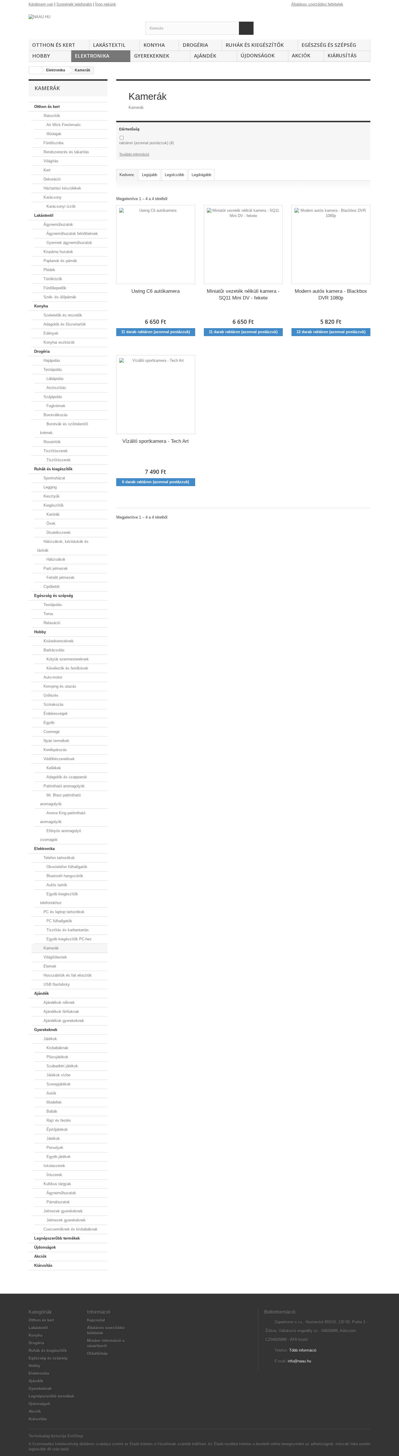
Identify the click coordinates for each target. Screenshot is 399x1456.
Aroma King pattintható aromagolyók (62, 817)
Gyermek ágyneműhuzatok (68, 242)
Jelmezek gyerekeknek (62, 1211)
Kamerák (50, 948)
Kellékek (53, 768)
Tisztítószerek (55, 451)
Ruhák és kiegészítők (254, 45)
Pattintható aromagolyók (63, 786)
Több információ (302, 1350)
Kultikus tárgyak (56, 1184)
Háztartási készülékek (61, 188)
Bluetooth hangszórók (64, 876)
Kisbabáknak (56, 1048)
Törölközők (52, 279)
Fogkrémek (55, 406)
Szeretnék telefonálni (74, 4)
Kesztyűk (51, 496)
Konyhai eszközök (58, 342)
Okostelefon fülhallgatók (66, 867)
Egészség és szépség (328, 45)
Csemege (51, 731)
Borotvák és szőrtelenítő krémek (64, 428)
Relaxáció (51, 623)
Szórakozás (53, 704)
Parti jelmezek (55, 568)
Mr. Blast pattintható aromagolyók (60, 799)
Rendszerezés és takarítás (65, 152)
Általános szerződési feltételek (317, 4)
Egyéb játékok (58, 1156)
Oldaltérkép (97, 1353)
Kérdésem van (41, 4)
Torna (47, 614)
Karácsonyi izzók (60, 206)
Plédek (48, 270)
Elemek (49, 966)
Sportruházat (53, 478)
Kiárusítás (342, 55)
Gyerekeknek (151, 55)
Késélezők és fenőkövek (66, 668)
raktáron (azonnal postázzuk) (146, 143)
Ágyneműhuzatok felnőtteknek (71, 233)
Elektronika (92, 55)
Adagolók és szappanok (66, 777)
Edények (50, 333)
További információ (134, 154)
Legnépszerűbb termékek (57, 1238)
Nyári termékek (55, 741)
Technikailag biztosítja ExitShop (56, 1436)
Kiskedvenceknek (58, 641)
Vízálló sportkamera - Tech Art (155, 441)
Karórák (52, 514)
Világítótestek (54, 957)
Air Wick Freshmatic (63, 125)
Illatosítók (51, 115)
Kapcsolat (96, 1320)
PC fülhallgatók (58, 921)
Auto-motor (52, 677)
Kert (46, 170)
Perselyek (54, 1147)
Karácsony (52, 197)
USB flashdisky (56, 984)
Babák (51, 1111)
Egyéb (48, 722)
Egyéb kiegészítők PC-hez (68, 939)
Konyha (154, 45)
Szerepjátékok (58, 1084)
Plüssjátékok (56, 1057)
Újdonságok (258, 55)
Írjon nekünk (105, 4)
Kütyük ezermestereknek (67, 659)
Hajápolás (51, 360)
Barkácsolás (53, 650)
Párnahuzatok (57, 1202)
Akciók (301, 55)
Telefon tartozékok (58, 858)
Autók (50, 1093)
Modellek (53, 1102)
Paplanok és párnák (59, 261)
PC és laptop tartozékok (63, 912)
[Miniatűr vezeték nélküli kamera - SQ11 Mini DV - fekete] (243, 244)
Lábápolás (54, 378)
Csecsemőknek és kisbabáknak (70, 1229)
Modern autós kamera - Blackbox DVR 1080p (331, 294)
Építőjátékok (56, 1129)
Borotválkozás (55, 415)
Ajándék (205, 55)
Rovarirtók (51, 442)
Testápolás (52, 369)
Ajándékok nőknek (58, 1002)
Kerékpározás (54, 750)
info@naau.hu (299, 1361)
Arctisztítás (55, 387)
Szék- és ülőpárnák (59, 297)
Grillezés (50, 695)
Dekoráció (51, 179)
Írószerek (53, 1175)
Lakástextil (109, 45)
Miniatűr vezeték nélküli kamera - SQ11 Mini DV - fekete (243, 294)
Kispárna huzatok (57, 251)
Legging (49, 487)
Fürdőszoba (52, 143)
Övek (50, 523)
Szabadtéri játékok (61, 1066)
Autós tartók (56, 885)
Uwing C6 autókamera (155, 291)
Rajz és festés (58, 1120)
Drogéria (195, 45)
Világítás (50, 161)
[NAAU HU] (83, 24)
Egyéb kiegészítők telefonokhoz (59, 898)
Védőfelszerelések (58, 759)
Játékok (49, 1039)
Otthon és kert (53, 45)
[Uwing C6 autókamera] (155, 244)
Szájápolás (52, 397)
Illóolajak (53, 134)
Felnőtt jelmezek (59, 577)
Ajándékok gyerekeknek (63, 1020)
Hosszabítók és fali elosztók (67, 975)
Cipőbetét (51, 586)
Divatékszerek (58, 532)
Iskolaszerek (53, 1166)
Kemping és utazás (59, 686)
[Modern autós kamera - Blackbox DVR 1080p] (330, 244)
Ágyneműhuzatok (57, 224)
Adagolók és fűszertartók (64, 324)
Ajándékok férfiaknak (60, 1011)
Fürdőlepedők (54, 288)
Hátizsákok (55, 559)
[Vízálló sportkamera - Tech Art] (155, 394)
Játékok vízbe (57, 1075)
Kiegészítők (53, 505)
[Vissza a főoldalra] (34, 70)
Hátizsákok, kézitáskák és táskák (63, 546)
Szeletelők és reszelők (62, 315)
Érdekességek (55, 713)
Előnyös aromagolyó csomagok (60, 835)
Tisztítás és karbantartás (67, 930)
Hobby (41, 55)
